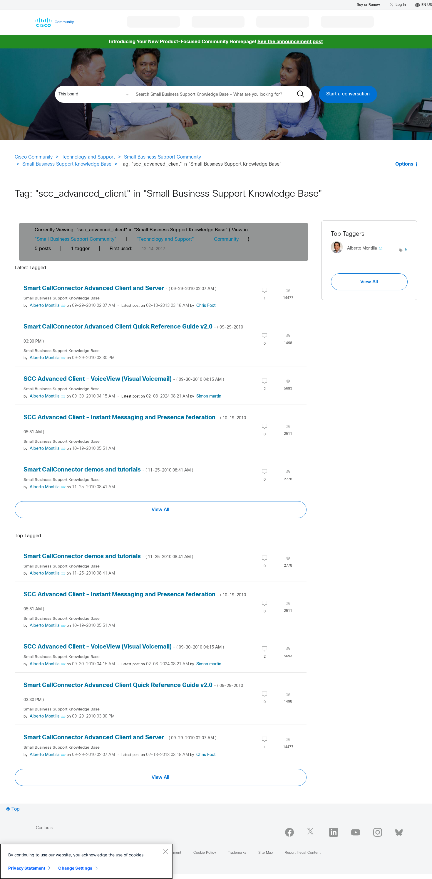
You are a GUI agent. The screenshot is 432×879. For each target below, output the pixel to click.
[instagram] (377, 832)
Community (226, 239)
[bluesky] (399, 831)
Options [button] (404, 164)
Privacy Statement (26, 867)
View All (160, 509)
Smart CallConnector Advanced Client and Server (120, 288)
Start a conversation (348, 94)
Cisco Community (34, 157)
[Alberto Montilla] (359, 254)
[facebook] (289, 832)
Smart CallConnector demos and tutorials (108, 470)
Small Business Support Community (162, 157)
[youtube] (355, 832)
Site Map (265, 853)
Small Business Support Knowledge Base (66, 164)
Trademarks (237, 853)
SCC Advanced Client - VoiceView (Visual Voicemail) (124, 379)
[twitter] (311, 832)
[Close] (165, 851)
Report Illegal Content (303, 853)
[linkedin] (333, 832)
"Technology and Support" (165, 239)
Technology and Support (88, 157)
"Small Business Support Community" (75, 239)
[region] (86, 861)
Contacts (44, 828)
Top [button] (15, 809)
